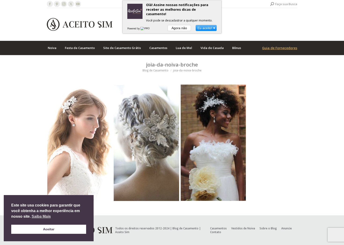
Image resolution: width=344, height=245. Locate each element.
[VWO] (145, 28)
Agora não (179, 28)
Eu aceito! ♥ (206, 28)
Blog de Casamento (185, 228)
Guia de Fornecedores (279, 48)
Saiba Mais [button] (41, 216)
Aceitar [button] (48, 229)
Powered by (133, 28)
